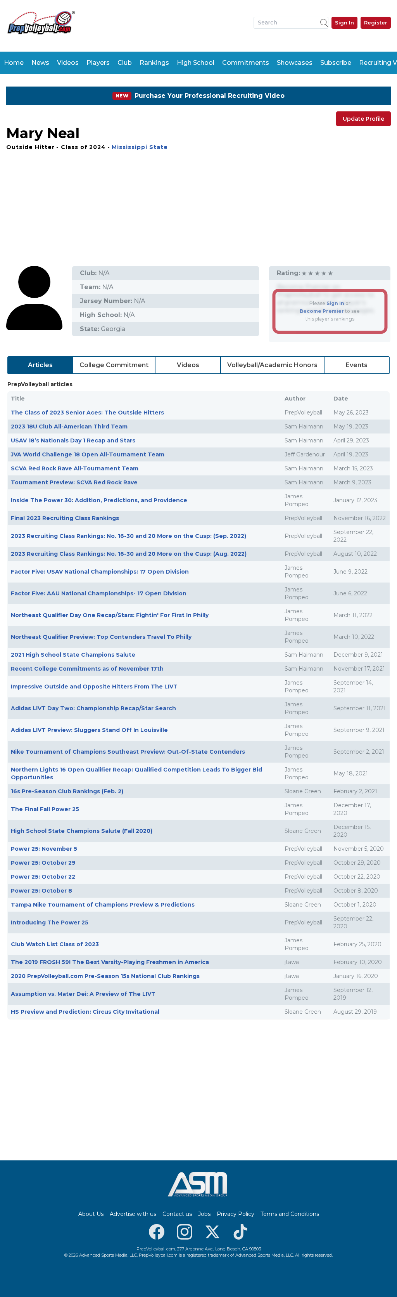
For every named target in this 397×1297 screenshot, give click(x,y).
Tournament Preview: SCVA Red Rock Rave (74, 482)
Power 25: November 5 (44, 848)
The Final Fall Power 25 (45, 809)
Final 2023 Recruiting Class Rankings (65, 518)
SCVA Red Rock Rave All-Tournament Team (74, 468)
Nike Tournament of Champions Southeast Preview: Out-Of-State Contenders (128, 751)
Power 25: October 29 (43, 862)
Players (98, 62)
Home (14, 62)
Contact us (177, 1213)
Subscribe (335, 62)
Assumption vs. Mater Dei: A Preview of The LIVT (83, 993)
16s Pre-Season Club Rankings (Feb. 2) (67, 791)
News (40, 62)
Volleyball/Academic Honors (272, 365)
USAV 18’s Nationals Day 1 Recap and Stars (73, 440)
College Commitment (113, 365)
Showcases (294, 62)
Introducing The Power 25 (49, 922)
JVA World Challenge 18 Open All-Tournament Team (87, 454)
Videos (68, 62)
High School (195, 62)
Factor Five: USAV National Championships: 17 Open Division (100, 571)
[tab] (40, 365)
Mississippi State (140, 147)
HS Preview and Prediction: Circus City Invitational (85, 1011)
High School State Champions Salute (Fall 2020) (81, 830)
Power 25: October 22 (43, 876)
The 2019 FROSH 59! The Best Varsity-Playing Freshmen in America (110, 962)
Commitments (245, 62)
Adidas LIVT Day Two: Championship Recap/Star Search (93, 708)
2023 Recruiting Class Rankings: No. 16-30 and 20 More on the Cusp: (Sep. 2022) (128, 535)
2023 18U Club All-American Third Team (69, 426)
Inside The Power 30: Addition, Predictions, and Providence (99, 500)
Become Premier (322, 311)
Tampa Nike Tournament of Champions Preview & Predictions (103, 904)
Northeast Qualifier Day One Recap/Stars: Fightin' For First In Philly (110, 615)
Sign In (344, 22)
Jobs (204, 1213)
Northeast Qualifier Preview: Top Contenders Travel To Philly (101, 636)
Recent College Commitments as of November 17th (87, 668)
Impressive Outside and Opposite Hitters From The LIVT (94, 686)
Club (124, 62)
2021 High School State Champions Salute (73, 654)
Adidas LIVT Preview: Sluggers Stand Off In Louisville (89, 730)
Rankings (154, 62)
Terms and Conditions (290, 1213)
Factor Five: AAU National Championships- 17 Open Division (98, 593)
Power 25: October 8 (41, 890)
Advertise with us (133, 1213)
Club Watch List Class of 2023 (55, 944)
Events (357, 365)
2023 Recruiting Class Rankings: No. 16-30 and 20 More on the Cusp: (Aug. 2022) (129, 553)
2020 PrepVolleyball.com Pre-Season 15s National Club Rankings (105, 976)
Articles (40, 365)
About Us (91, 1213)
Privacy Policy (235, 1213)
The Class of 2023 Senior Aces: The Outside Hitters (87, 412)
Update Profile (363, 118)
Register (375, 22)
